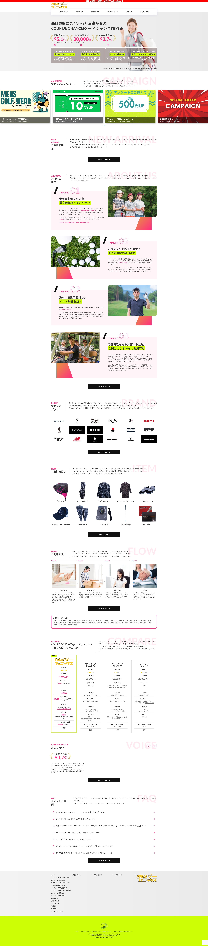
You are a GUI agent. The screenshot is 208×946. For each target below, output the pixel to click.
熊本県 (55, 624)
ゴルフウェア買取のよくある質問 (61, 890)
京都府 (74, 623)
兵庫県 (78, 623)
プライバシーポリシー (57, 911)
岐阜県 (60, 623)
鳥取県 (98, 623)
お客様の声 (54, 898)
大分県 (60, 624)
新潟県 (88, 621)
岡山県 (107, 623)
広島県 (112, 623)
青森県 (60, 621)
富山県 (92, 621)
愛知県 (149, 621)
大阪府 (69, 623)
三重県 (65, 623)
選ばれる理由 (64, 12)
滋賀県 (83, 623)
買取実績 (129, 12)
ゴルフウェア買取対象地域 (59, 888)
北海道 (55, 621)
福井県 (102, 621)
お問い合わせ (55, 901)
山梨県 (111, 621)
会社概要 (53, 908)
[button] (148, 746)
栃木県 (140, 621)
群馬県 (144, 621)
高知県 (135, 623)
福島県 (83, 621)
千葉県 (120, 621)
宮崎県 (65, 624)
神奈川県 (125, 621)
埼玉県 (131, 621)
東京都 (115, 621)
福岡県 (140, 623)
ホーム (53, 875)
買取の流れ (79, 12)
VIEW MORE (103, 159)
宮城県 (78, 621)
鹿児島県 (70, 624)
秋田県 (65, 621)
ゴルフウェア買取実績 (57, 893)
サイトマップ (55, 903)
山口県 (117, 623)
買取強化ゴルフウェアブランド (60, 882)
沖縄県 (75, 624)
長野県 (106, 621)
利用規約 (53, 906)
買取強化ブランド (112, 12)
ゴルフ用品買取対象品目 (58, 885)
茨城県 (135, 621)
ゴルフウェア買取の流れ (58, 880)
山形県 (74, 621)
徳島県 (126, 623)
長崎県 (149, 623)
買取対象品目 (95, 12)
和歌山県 (93, 623)
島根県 (103, 623)
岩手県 (69, 621)
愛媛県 (131, 623)
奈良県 (88, 623)
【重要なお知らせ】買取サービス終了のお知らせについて (104, 1)
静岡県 (55, 623)
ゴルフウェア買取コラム (58, 895)
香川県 (121, 623)
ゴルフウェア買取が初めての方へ (61, 877)
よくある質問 (144, 12)
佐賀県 (144, 623)
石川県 (97, 621)
